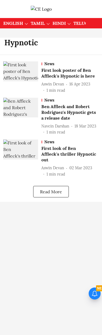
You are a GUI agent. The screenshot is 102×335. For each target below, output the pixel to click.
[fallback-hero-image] (22, 77)
